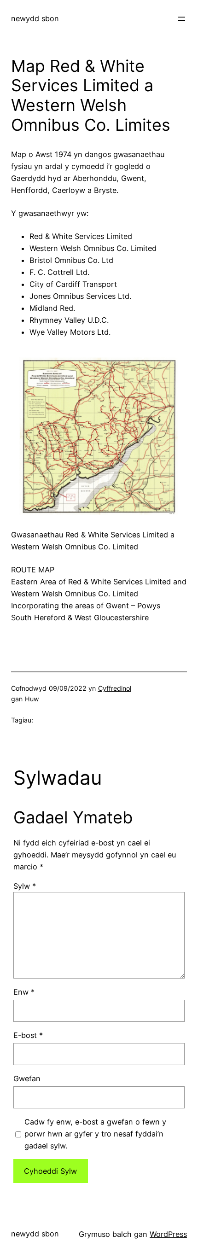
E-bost (28, 1035)
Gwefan (27, 1078)
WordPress (168, 1234)
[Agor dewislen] (181, 18)
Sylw (24, 886)
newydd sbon (35, 18)
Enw (24, 992)
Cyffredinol (114, 688)
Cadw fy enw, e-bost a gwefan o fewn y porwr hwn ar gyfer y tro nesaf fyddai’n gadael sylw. (95, 1133)
